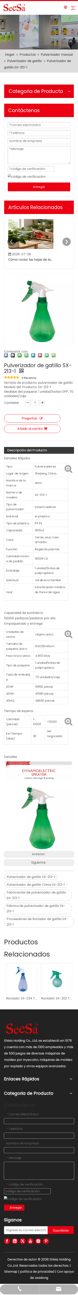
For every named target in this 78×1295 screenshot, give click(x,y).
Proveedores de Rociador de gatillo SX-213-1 (37, 922)
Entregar (39, 187)
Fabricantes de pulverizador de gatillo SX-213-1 (36, 895)
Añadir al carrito (30, 428)
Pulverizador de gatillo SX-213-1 (31, 877)
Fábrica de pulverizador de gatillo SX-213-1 (36, 908)
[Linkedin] (15, 1241)
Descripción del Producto (27, 450)
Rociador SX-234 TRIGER (21, 998)
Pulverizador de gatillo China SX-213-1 (36, 884)
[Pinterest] (46, 1241)
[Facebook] (7, 1241)
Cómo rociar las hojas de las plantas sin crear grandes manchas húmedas (30, 259)
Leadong (41, 1277)
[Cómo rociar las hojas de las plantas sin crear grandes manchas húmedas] (30, 249)
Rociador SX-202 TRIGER (56, 998)
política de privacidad (37, 1271)
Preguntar (30, 418)
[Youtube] (30, 1241)
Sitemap (10, 1271)
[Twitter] (23, 1241)
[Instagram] (38, 1241)
